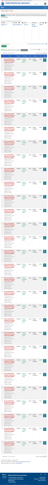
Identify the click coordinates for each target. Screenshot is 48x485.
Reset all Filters (24, 50)
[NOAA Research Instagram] (43, 474)
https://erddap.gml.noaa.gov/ (24, 461)
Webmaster (43, 479)
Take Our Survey (42, 480)
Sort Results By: (34, 49)
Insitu (25, 24)
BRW (41, 24)
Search (4, 46)
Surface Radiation (17, 24)
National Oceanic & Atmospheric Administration (16, 479)
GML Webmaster (18, 463)
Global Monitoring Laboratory (18, 3)
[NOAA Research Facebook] (39, 474)
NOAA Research (12, 482)
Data (45, 59)
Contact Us (36, 479)
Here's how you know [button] (27, 0)
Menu (2, 7)
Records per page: (40, 53)
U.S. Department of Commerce (16, 477)
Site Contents (42, 477)
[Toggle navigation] (45, 7)
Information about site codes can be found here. (36, 43)
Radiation (3, 24)
